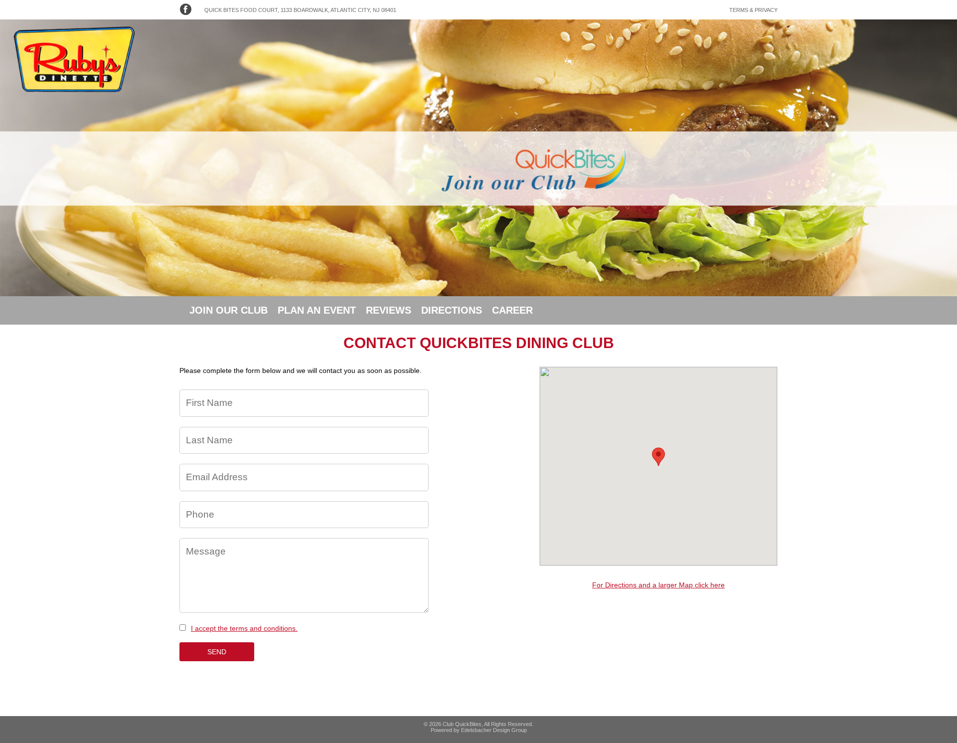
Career (512, 310)
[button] (658, 456)
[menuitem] (228, 310)
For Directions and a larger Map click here (658, 585)
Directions (451, 310)
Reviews (388, 310)
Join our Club (228, 310)
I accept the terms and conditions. (244, 628)
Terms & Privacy (753, 10)
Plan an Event (317, 310)
